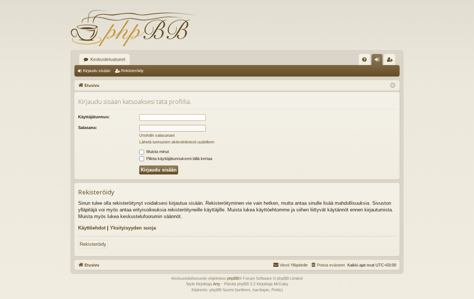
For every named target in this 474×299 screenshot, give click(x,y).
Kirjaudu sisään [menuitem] (378, 61)
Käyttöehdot (92, 228)
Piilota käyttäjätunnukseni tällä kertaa (178, 158)
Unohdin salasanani (156, 135)
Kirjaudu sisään (96, 70)
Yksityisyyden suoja (133, 228)
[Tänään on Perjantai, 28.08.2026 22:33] (392, 85)
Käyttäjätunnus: (94, 117)
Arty (216, 284)
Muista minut (157, 151)
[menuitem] (364, 59)
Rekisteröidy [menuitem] (391, 61)
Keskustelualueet (107, 59)
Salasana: (87, 127)
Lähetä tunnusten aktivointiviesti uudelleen (176, 142)
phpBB (233, 278)
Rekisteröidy (132, 70)
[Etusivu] (133, 28)
